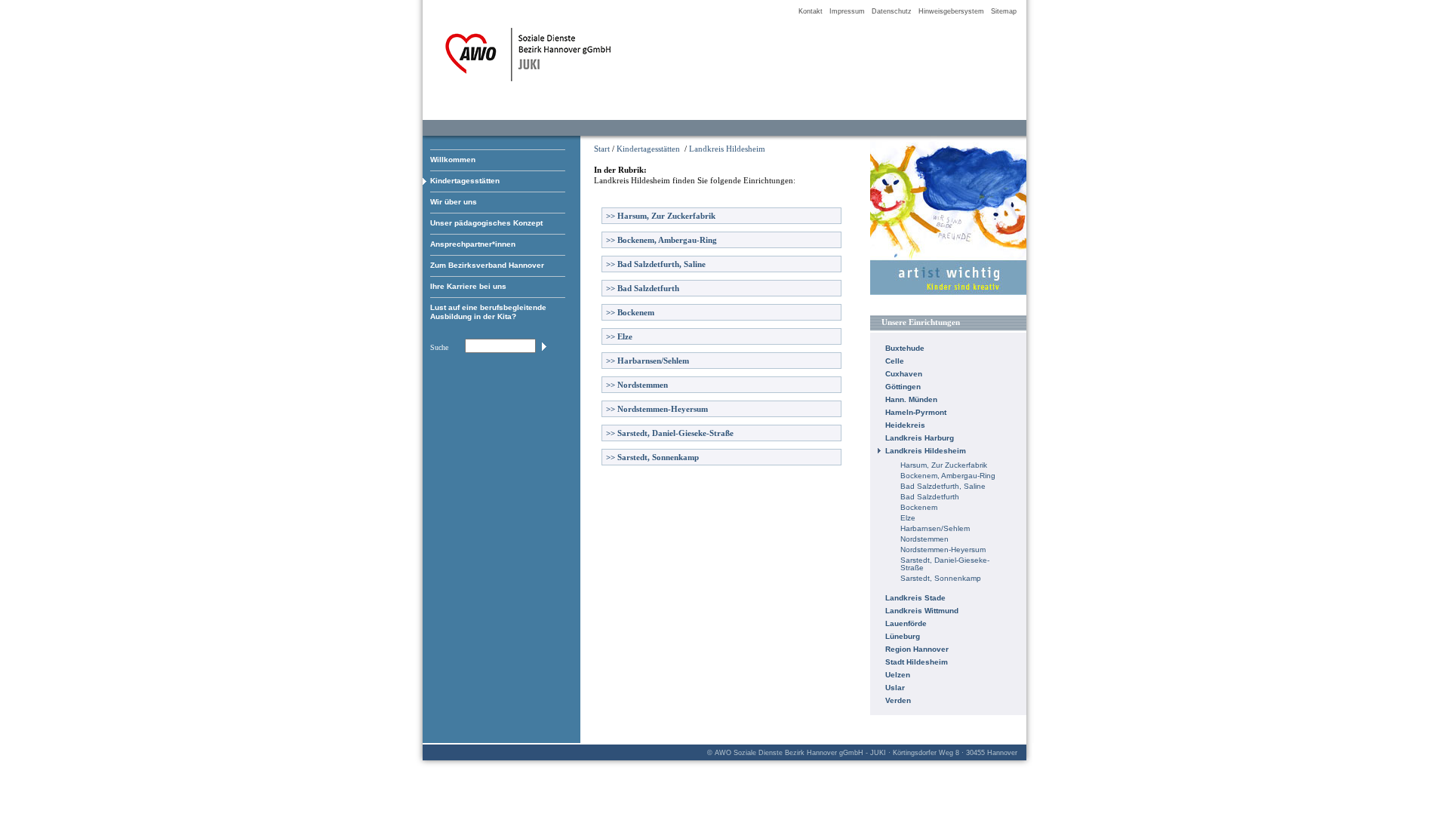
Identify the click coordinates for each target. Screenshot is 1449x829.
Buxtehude (904, 348)
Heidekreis (905, 425)
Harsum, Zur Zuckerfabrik (660, 215)
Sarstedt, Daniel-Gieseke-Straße (670, 433)
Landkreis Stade (915, 598)
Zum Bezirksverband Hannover (487, 265)
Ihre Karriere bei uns (468, 286)
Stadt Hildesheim (916, 662)
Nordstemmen (637, 384)
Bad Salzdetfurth (642, 288)
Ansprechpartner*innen (472, 244)
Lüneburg (902, 636)
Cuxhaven (903, 374)
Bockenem (630, 312)
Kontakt (810, 11)
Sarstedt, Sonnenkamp (652, 457)
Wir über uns (453, 202)
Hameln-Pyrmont (915, 412)
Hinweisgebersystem (951, 11)
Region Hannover (917, 649)
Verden (898, 700)
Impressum (847, 11)
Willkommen (452, 159)
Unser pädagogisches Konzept (486, 223)
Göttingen (903, 386)
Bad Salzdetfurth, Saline (656, 264)
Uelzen (897, 675)
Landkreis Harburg (919, 438)
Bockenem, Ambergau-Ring (661, 239)
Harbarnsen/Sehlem (647, 360)
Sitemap (1004, 11)
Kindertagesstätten (465, 181)
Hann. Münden (911, 399)
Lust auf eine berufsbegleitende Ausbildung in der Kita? (488, 312)
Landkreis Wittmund (921, 610)
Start (602, 148)
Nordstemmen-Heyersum (657, 408)
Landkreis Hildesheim (727, 148)
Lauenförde (906, 623)
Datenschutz (892, 11)
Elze (619, 336)
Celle (894, 361)
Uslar (895, 687)
